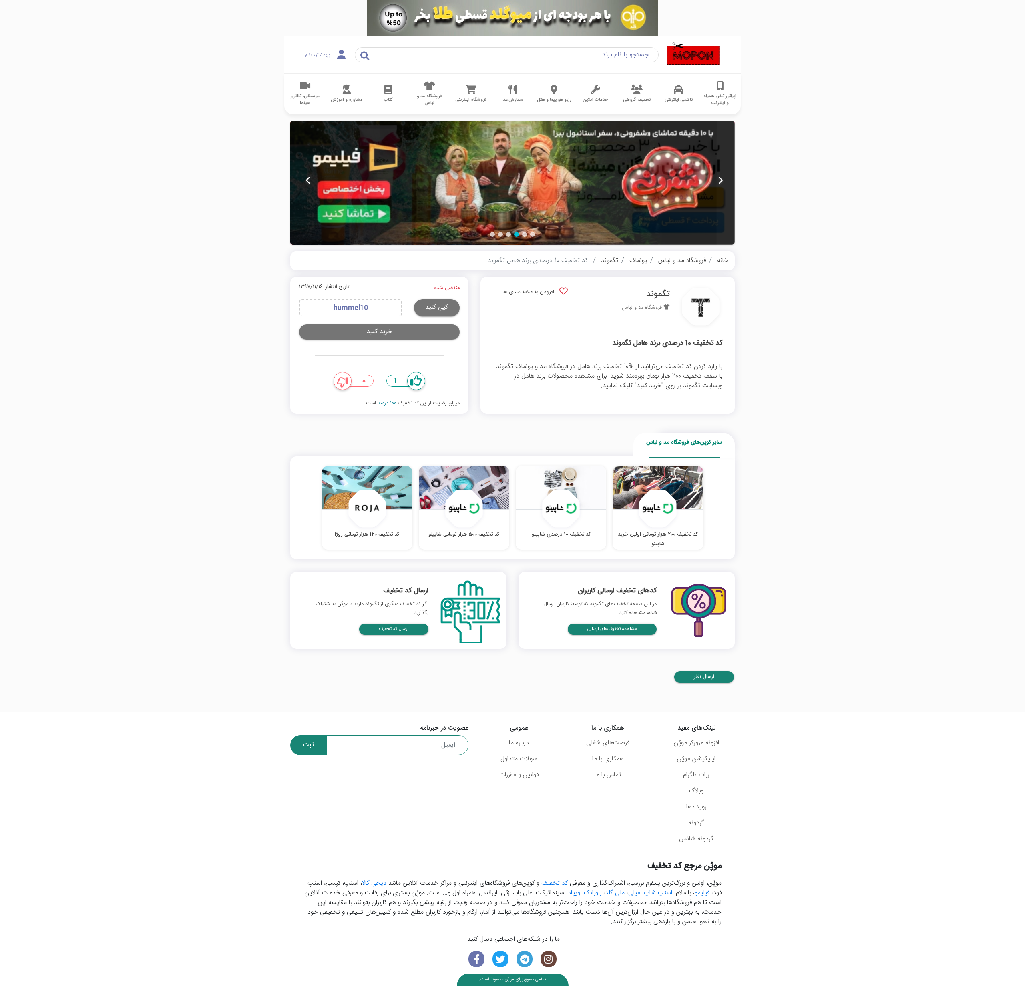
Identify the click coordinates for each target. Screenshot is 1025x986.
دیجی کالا (374, 883)
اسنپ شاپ (658, 893)
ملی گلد (615, 893)
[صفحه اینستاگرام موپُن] (549, 959)
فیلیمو (702, 893)
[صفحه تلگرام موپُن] (524, 959)
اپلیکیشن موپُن (696, 759)
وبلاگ (696, 791)
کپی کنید (436, 307)
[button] (532, 234)
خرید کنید (379, 331)
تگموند (609, 260)
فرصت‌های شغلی (607, 743)
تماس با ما (608, 775)
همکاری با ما (607, 759)
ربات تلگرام (696, 775)
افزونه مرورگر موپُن (696, 743)
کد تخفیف (554, 883)
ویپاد (574, 893)
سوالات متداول (518, 759)
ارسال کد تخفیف (394, 629)
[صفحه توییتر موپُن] (500, 959)
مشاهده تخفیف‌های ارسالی (612, 629)
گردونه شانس (696, 839)
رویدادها (696, 807)
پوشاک (638, 260)
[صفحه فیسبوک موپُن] (476, 959)
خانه (722, 260)
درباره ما (519, 743)
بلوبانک (592, 893)
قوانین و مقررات (519, 775)
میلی (634, 893)
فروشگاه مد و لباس (682, 260)
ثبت (308, 745)
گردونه (696, 823)
